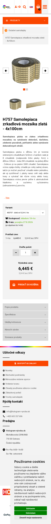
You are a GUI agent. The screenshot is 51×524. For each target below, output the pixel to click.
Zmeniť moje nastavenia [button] (30, 517)
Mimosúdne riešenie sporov (17, 379)
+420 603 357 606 (14, 416)
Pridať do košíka (28, 284)
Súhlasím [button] (30, 508)
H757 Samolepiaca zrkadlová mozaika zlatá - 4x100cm (24, 39)
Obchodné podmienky (15, 375)
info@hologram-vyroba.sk (18, 411)
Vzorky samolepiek (13, 397)
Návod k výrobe (12, 329)
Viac (8, 198)
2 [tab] (27, 89)
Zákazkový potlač (13, 392)
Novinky (8, 370)
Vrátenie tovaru (12, 384)
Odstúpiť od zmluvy (26, 363)
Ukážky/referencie (13, 322)
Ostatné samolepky (15, 30)
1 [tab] (24, 89)
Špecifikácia (10, 314)
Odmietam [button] (30, 513)
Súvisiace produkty (13, 337)
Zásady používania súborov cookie (20, 388)
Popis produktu (11, 307)
